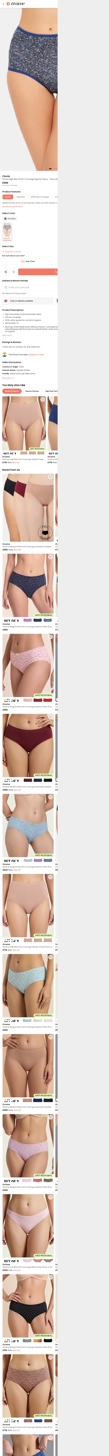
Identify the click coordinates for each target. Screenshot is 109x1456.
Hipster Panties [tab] (32, 391)
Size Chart (30, 261)
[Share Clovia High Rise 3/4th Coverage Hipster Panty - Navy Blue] (5, 272)
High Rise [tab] (21, 197)
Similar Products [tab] (12, 391)
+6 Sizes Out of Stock (11, 252)
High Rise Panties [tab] (52, 391)
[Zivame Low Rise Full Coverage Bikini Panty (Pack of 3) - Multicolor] (28, 1228)
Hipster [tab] (8, 197)
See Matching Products (12, 206)
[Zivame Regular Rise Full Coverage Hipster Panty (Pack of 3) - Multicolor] (28, 588)
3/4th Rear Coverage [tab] (40, 197)
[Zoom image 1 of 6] (54, 89)
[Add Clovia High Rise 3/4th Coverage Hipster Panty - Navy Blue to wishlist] (13, 272)
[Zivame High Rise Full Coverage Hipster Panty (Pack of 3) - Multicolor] (24, 425)
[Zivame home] (16, 4)
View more (6, 335)
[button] (3, 4)
